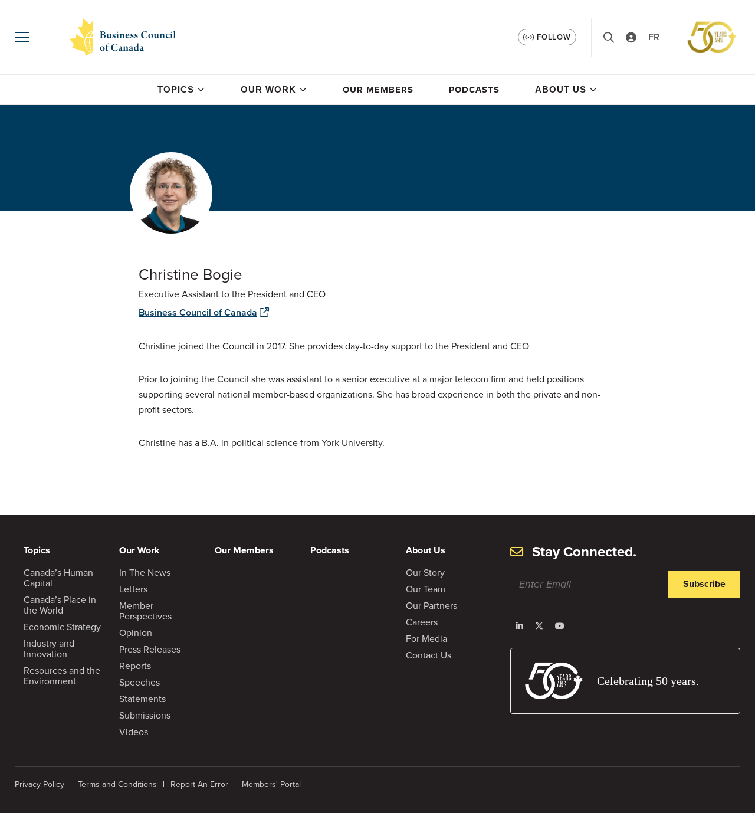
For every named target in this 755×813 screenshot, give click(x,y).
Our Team (425, 588)
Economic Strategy (62, 626)
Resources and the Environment (62, 675)
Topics (175, 89)
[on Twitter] (539, 626)
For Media (426, 638)
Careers (422, 621)
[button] (22, 37)
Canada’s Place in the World (60, 605)
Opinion (135, 632)
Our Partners (431, 605)
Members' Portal (271, 784)
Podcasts (474, 90)
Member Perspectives (145, 610)
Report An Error (199, 784)
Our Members (378, 90)
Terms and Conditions (117, 784)
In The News (144, 572)
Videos (133, 731)
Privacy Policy (39, 784)
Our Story (425, 572)
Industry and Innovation (49, 648)
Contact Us (428, 654)
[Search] (608, 37)
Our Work (268, 89)
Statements (142, 698)
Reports (135, 665)
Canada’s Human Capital (58, 577)
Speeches (139, 682)
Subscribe (704, 584)
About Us (560, 89)
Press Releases (149, 648)
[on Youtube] (559, 626)
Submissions (144, 715)
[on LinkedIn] (519, 626)
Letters (133, 588)
